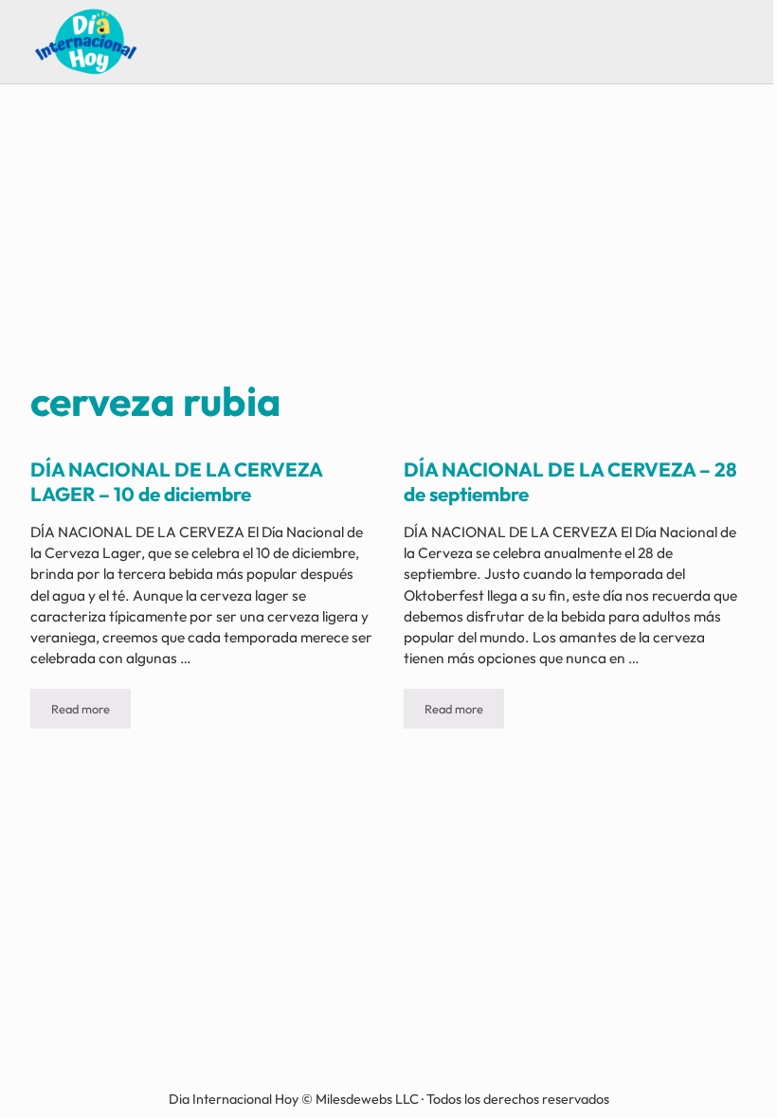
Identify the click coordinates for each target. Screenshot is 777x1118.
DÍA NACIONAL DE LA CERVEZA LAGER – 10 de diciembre (176, 481)
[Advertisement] (389, 233)
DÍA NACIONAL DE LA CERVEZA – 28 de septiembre (570, 481)
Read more (91, 712)
